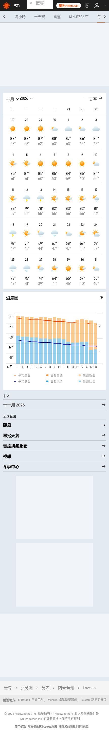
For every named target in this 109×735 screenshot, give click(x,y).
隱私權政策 (35, 726)
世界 (8, 688)
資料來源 (82, 726)
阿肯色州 (66, 688)
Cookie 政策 (50, 726)
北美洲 (27, 688)
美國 (45, 688)
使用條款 (20, 726)
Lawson (89, 688)
